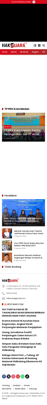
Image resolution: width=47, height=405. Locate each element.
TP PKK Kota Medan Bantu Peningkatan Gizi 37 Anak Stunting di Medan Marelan (23, 132)
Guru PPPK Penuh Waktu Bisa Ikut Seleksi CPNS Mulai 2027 (29, 244)
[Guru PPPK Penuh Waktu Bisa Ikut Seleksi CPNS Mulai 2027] (7, 245)
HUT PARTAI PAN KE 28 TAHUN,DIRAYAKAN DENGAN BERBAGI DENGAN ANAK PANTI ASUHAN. (23, 312)
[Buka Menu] (39, 45)
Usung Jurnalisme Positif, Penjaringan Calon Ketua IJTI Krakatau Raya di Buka (19, 335)
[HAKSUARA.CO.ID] (14, 45)
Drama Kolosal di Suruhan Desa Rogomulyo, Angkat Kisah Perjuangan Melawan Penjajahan (22, 324)
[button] (34, 45)
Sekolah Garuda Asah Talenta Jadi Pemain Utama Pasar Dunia (28, 232)
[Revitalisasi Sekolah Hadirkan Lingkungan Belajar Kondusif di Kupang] (7, 258)
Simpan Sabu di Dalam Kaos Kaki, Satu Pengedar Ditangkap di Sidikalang (22, 347)
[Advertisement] (23, 81)
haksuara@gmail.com (15, 298)
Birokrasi (8, 127)
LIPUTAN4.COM (15, 304)
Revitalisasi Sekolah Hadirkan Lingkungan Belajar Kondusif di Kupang (28, 256)
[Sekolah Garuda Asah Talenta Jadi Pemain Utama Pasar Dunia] (7, 233)
